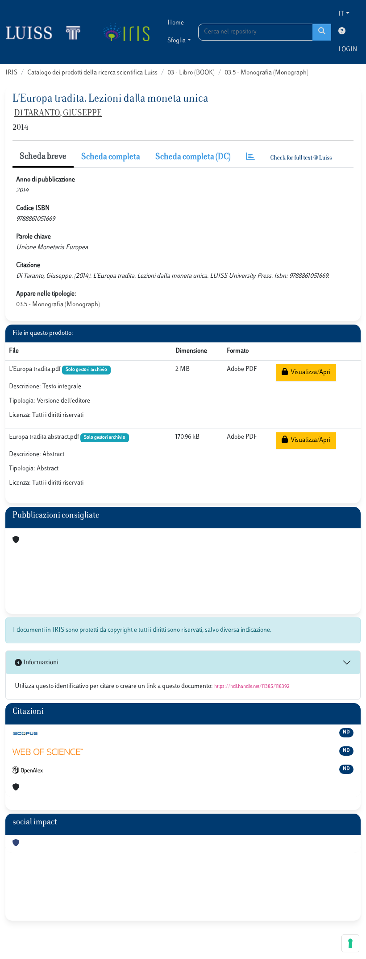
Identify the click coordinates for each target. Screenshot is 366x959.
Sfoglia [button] (176, 40)
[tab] (250, 157)
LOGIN (347, 49)
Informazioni (40, 662)
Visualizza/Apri (309, 372)
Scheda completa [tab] (110, 157)
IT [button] (341, 14)
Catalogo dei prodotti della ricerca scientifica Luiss (92, 73)
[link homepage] (46, 32)
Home (175, 23)
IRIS (11, 73)
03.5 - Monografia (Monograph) (266, 73)
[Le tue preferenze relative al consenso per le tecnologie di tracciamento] (350, 943)
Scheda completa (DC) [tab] (193, 157)
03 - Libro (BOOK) (191, 73)
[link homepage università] (126, 32)
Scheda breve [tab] (43, 157)
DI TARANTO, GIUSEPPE (58, 114)
